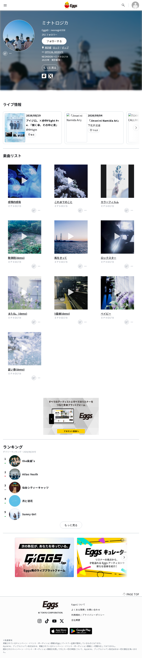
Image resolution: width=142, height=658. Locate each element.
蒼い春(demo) (16, 369)
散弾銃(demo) (16, 258)
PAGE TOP (132, 594)
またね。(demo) (17, 313)
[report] (10, 53)
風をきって (60, 258)
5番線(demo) (62, 313)
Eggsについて (78, 604)
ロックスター (108, 258)
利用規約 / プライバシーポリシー (88, 614)
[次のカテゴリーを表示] (136, 128)
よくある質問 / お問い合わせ (85, 609)
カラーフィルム (110, 202)
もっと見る (49, 68)
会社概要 (75, 619)
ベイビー (106, 313)
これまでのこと (63, 202)
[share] (5, 53)
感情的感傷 (14, 202)
